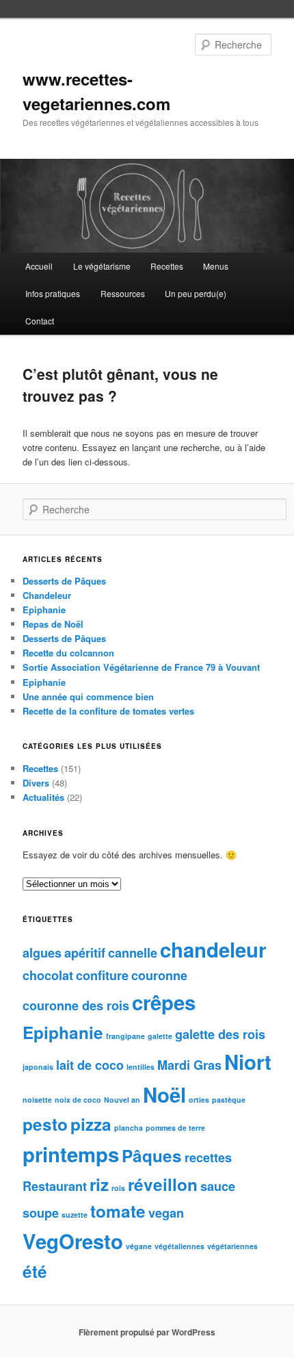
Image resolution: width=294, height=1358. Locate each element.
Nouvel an (122, 1099)
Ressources (123, 293)
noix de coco (78, 1099)
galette (160, 1036)
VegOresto (73, 1241)
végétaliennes (179, 1246)
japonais (38, 1067)
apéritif (84, 953)
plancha (128, 1128)
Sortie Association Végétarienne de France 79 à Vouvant (141, 667)
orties (199, 1099)
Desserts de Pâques (64, 580)
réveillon (163, 1184)
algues (42, 953)
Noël (164, 1094)
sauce (217, 1186)
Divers (36, 782)
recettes (208, 1157)
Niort (247, 1061)
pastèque (228, 1099)
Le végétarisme (102, 266)
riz (99, 1184)
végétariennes (232, 1246)
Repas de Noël (53, 623)
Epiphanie (44, 609)
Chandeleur (47, 595)
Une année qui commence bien (88, 696)
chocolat (48, 975)
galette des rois (220, 1034)
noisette (37, 1099)
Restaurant (55, 1186)
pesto (45, 1124)
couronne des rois (76, 1005)
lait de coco (90, 1065)
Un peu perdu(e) (195, 293)
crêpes (164, 1002)
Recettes (166, 266)
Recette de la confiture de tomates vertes (108, 710)
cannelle (132, 953)
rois (118, 1188)
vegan (166, 1213)
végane (139, 1246)
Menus (215, 266)
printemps (71, 1154)
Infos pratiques (52, 293)
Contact (39, 320)
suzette (75, 1214)
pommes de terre (175, 1128)
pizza (90, 1124)
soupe (41, 1213)
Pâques (152, 1155)
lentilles (140, 1067)
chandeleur (213, 949)
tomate (118, 1210)
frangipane (125, 1036)
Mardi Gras (189, 1065)
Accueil (39, 266)
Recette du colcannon (68, 652)
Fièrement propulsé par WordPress (147, 1332)
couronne (159, 975)
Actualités (43, 797)
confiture (102, 975)
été (35, 1271)
